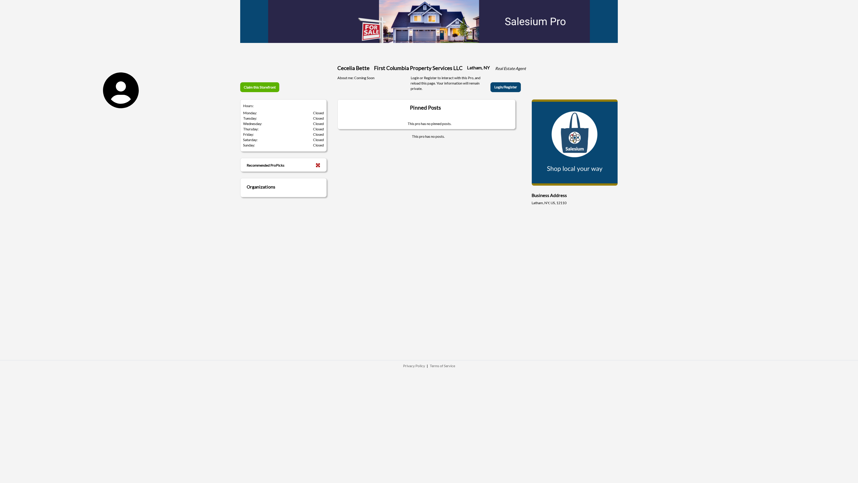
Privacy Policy (414, 366)
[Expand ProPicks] (318, 165)
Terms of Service (442, 366)
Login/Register (505, 87)
